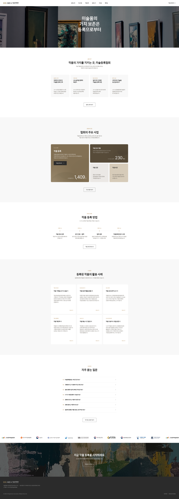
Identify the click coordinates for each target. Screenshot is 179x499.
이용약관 (165, 493)
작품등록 (87, 3)
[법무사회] (33, 437)
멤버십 (106, 3)
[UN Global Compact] (120, 437)
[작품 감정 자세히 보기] (99, 173)
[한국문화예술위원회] (137, 438)
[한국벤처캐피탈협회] (76, 437)
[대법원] (105, 437)
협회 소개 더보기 (89, 104)
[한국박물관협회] (48, 438)
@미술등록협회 (14, 487)
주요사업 (80, 3)
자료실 (100, 3)
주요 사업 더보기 (89, 189)
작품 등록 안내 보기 (89, 246)
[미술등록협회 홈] (10, 3)
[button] (63, 299)
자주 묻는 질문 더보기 (89, 420)
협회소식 (94, 3)
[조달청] (4, 437)
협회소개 (73, 3)
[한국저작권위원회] (154, 437)
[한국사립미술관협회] (18, 437)
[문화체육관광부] (90, 437)
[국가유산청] (62, 437)
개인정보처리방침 (172, 493)
